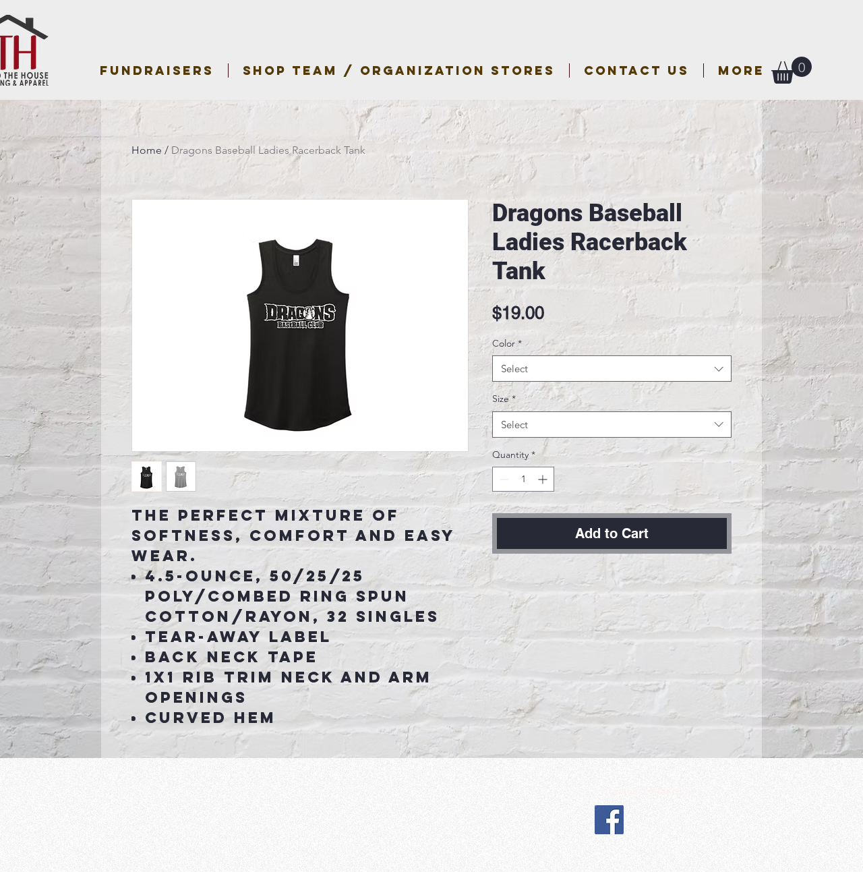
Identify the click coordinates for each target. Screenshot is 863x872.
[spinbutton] (523, 479)
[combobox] (612, 368)
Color (507, 343)
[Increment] (543, 479)
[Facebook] (609, 819)
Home (146, 150)
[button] (399, 70)
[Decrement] (502, 479)
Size (504, 399)
